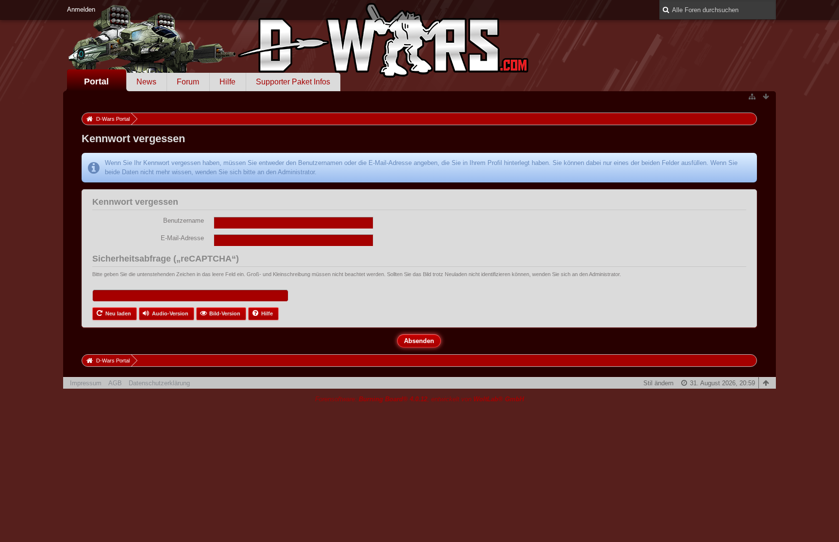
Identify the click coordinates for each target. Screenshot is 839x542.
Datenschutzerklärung (159, 383)
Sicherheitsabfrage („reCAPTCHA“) (165, 258)
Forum (188, 82)
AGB (115, 383)
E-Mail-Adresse (182, 238)
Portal (96, 81)
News (146, 82)
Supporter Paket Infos (293, 82)
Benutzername (183, 220)
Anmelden (81, 9)
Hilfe (227, 82)
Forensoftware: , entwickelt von (419, 399)
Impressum (85, 383)
